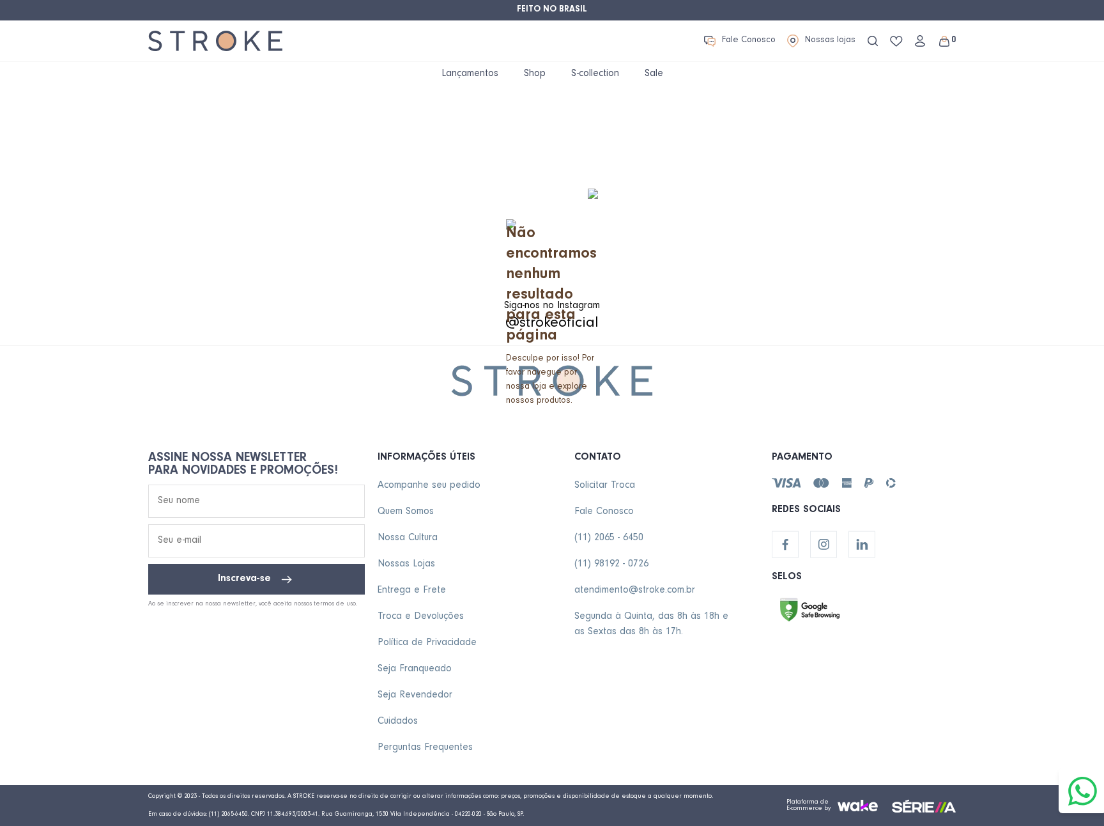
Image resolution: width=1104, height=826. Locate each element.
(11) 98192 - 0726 (611, 564)
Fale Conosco (749, 40)
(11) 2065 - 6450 (608, 538)
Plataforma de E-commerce (807, 805)
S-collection (595, 74)
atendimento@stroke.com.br (634, 591)
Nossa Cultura (408, 538)
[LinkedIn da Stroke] (861, 545)
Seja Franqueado (415, 669)
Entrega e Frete (412, 591)
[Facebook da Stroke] (785, 545)
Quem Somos (406, 512)
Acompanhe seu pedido (429, 486)
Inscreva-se (244, 579)
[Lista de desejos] (896, 41)
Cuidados (398, 722)
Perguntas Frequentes (425, 748)
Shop (535, 74)
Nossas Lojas (406, 564)
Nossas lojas (830, 40)
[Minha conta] (920, 41)
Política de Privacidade (427, 643)
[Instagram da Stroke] (823, 545)
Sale (654, 74)
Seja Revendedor (415, 695)
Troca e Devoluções (421, 617)
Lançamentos (469, 74)
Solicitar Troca (604, 486)
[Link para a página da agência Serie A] (924, 806)
